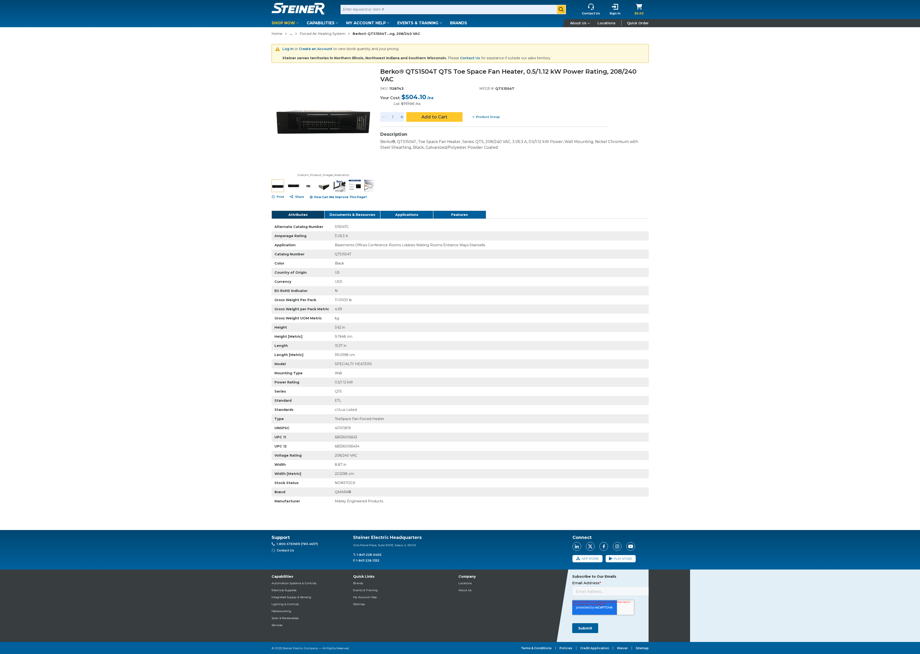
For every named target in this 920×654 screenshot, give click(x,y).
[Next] (372, 186)
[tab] (298, 215)
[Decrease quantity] (384, 117)
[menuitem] (286, 23)
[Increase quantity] (402, 117)
